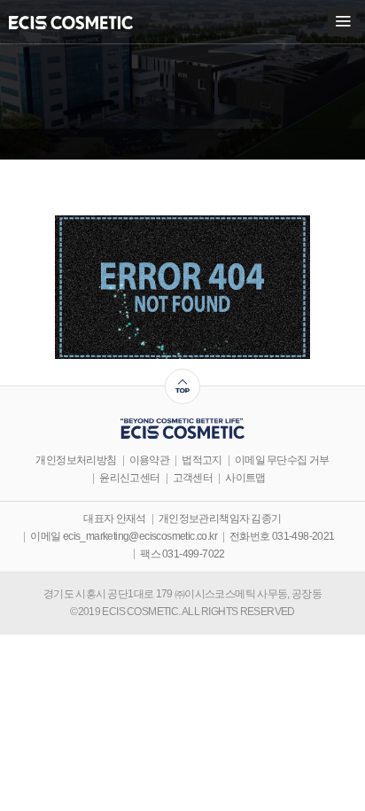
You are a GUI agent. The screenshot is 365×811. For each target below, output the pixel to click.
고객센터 (193, 478)
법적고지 (202, 460)
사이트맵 (245, 478)
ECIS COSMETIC (71, 22)
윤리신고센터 (129, 478)
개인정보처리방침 (75, 460)
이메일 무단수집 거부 (282, 460)
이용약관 (149, 460)
